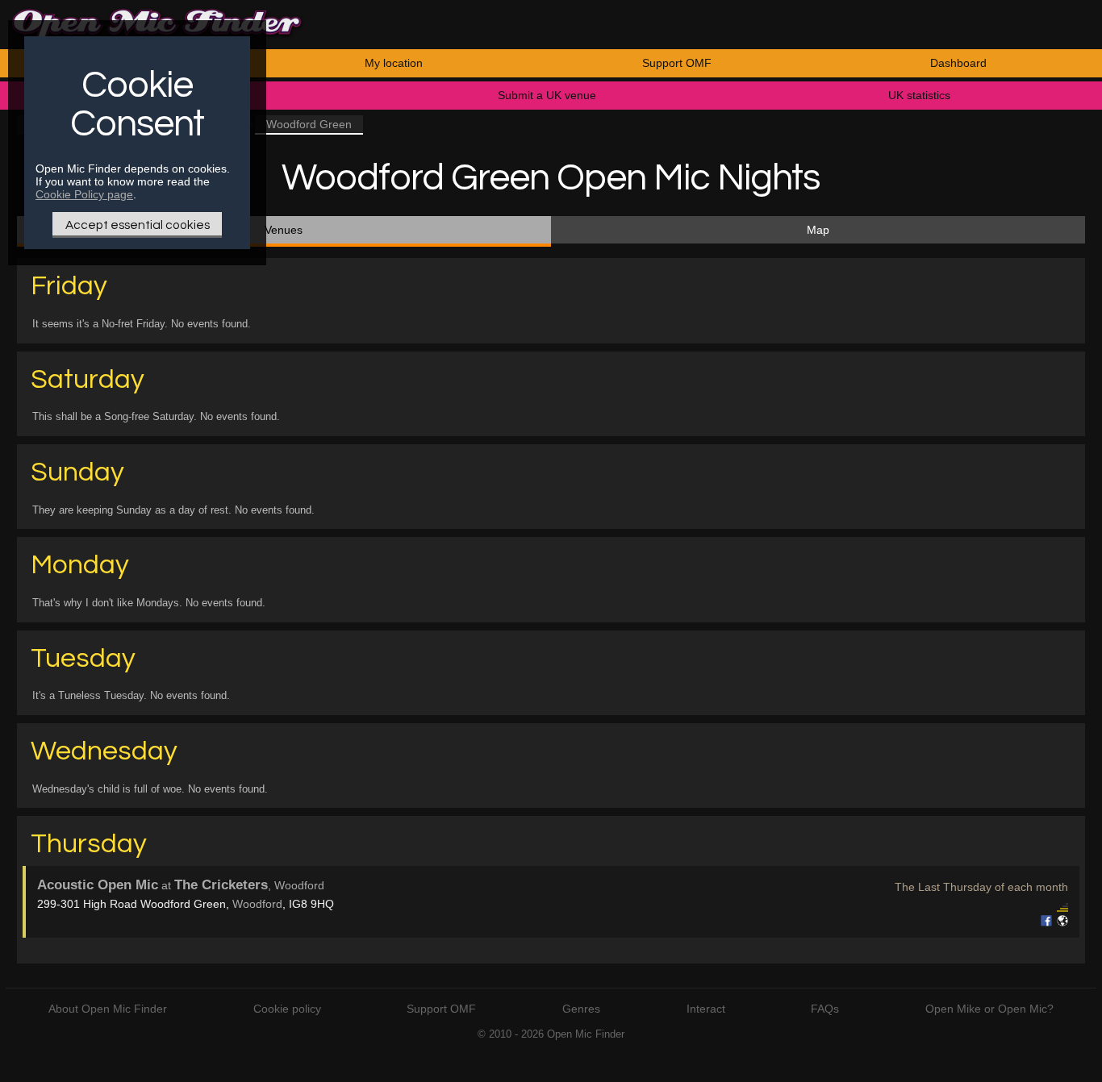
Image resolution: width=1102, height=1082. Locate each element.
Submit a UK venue (547, 95)
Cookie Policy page (84, 194)
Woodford (257, 903)
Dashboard (958, 62)
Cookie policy (287, 1008)
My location (394, 62)
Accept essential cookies (137, 224)
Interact (706, 1008)
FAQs (825, 1008)
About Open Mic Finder (107, 1008)
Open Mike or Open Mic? (989, 1008)
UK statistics (919, 95)
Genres (581, 1008)
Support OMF (677, 62)
